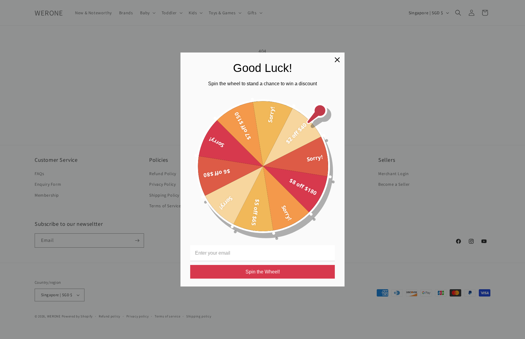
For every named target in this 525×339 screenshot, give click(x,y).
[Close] (337, 60)
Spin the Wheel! (262, 271)
